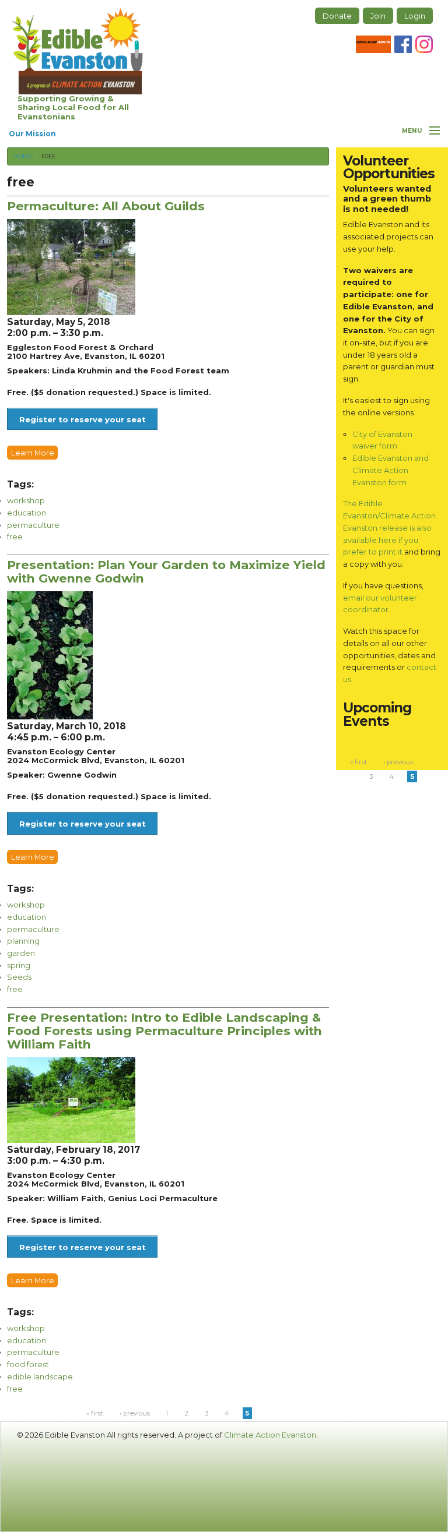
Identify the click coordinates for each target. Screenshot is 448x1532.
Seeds (19, 977)
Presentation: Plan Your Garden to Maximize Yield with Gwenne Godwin (166, 571)
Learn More (32, 452)
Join (378, 15)
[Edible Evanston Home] (77, 51)
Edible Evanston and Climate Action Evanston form (390, 469)
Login (414, 15)
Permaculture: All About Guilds (106, 206)
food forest (28, 1364)
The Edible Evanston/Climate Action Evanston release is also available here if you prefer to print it (389, 527)
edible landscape (40, 1376)
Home (23, 156)
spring (18, 965)
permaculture (33, 525)
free (48, 156)
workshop (26, 500)
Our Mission (32, 133)
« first (94, 1413)
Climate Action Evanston (270, 1434)
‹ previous (135, 1413)
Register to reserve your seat (82, 419)
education (26, 512)
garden (21, 953)
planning (23, 940)
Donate (337, 15)
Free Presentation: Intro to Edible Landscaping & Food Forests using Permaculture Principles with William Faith (164, 1030)
